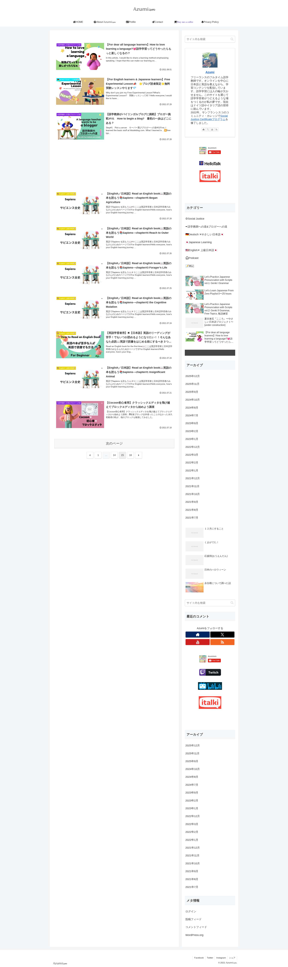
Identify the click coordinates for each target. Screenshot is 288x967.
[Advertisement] (114, 163)
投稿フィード (193, 919)
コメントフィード (196, 927)
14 (114, 455)
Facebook (199, 957)
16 (130, 455)
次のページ (114, 443)
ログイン (190, 911)
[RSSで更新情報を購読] (216, 129)
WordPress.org (194, 935)
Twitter (210, 957)
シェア (232, 957)
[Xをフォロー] (208, 129)
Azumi (210, 72)
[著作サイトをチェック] (204, 129)
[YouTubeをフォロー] (212, 129)
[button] (232, 39)
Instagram (221, 957)
